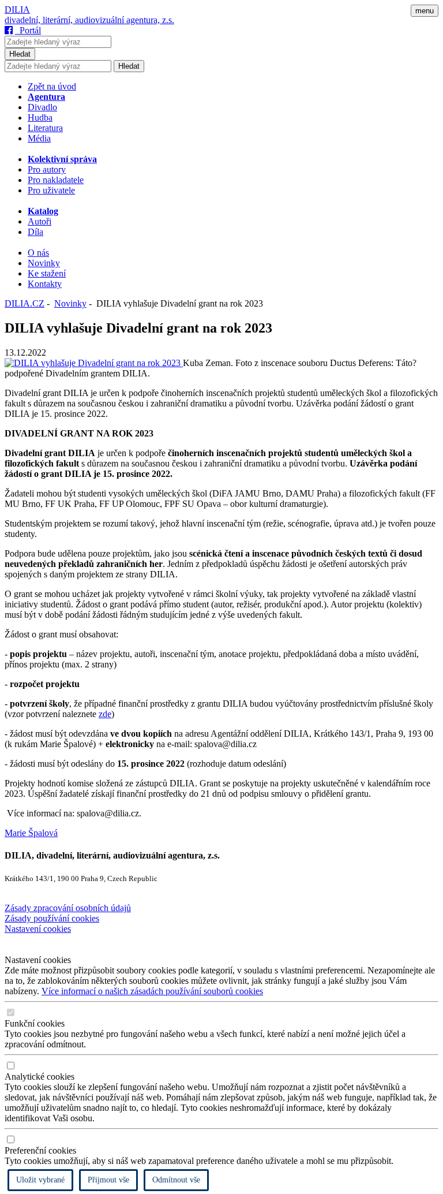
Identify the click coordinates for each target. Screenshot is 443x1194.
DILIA (17, 9)
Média (39, 138)
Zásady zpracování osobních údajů (68, 908)
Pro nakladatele (56, 180)
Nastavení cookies (38, 929)
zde (105, 714)
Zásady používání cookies (52, 918)
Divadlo (42, 107)
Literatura (45, 128)
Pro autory (47, 169)
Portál (28, 30)
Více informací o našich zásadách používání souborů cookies (152, 991)
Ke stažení (47, 273)
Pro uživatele (51, 190)
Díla (35, 232)
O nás (38, 253)
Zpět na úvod (52, 86)
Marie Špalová (31, 833)
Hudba (40, 117)
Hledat (20, 54)
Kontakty (45, 284)
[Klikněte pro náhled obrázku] (94, 363)
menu (424, 10)
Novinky (44, 263)
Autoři (39, 221)
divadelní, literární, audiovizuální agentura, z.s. (89, 20)
